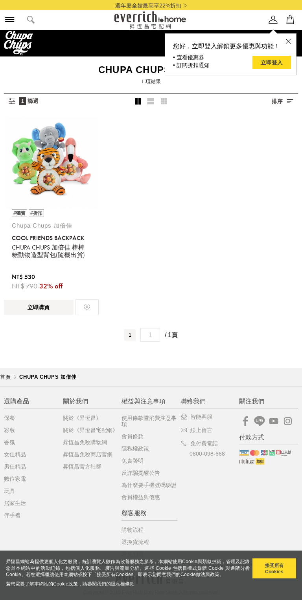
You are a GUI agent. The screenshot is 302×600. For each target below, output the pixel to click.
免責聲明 (133, 461)
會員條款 (133, 436)
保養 (9, 418)
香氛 (9, 442)
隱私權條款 (122, 584)
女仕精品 (15, 454)
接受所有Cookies (274, 568)
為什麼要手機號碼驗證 (149, 485)
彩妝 (9, 430)
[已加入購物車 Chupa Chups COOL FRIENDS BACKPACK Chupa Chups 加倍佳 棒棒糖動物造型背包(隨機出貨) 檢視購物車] (290, 19)
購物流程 (133, 530)
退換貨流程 (135, 542)
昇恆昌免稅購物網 (85, 442)
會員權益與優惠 (141, 497)
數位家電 (15, 479)
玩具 (9, 491)
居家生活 (15, 503)
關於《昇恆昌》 (82, 418)
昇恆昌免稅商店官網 (87, 454)
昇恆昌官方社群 (82, 466)
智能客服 (201, 417)
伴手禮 (12, 515)
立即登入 (272, 62)
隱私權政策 (135, 448)
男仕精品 (15, 466)
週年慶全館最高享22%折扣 (148, 5)
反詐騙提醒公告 (141, 473)
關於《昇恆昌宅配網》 (90, 430)
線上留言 (201, 430)
